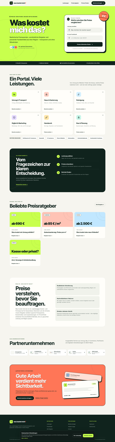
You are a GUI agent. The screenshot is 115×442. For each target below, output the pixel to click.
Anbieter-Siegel (71, 426)
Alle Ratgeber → (100, 204)
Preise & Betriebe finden (85, 44)
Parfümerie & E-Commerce (29, 138)
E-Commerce (50, 138)
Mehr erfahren (25, 438)
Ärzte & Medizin (61, 138)
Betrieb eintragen (98, 3)
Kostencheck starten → (22, 184)
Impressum (91, 424)
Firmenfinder (49, 426)
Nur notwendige (77, 435)
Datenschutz (92, 426)
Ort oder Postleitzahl (72, 34)
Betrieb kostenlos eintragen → (24, 398)
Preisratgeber (75, 3)
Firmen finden (85, 3)
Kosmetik (41, 138)
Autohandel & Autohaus (96, 138)
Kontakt (70, 429)
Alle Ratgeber (50, 429)
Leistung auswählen (71, 26)
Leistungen (66, 3)
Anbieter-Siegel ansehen (41, 398)
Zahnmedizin (71, 138)
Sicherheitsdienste (82, 138)
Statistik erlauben (88, 435)
